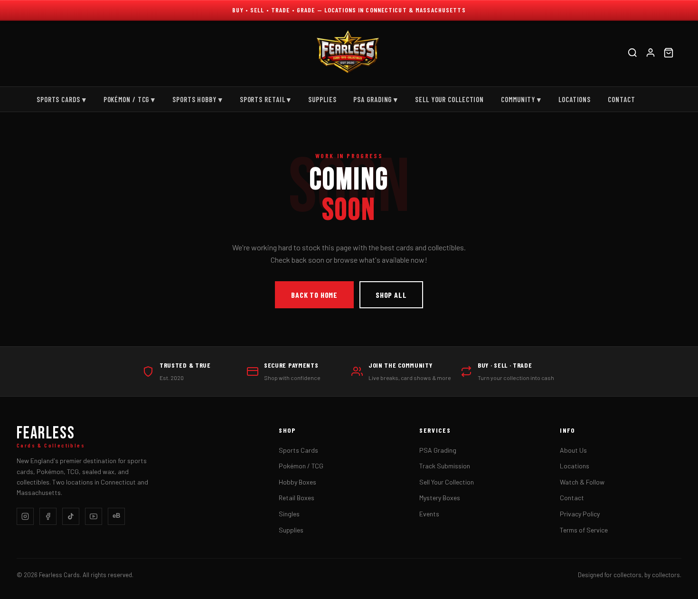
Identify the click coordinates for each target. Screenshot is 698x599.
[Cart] (668, 54)
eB (116, 515)
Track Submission (444, 466)
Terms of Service (584, 530)
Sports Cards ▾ (61, 99)
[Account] (650, 54)
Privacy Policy (580, 514)
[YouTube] (93, 516)
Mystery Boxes (439, 498)
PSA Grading (437, 450)
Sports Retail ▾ (266, 99)
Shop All (391, 294)
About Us (573, 450)
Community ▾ (521, 99)
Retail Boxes (296, 498)
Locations (574, 99)
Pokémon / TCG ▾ (130, 99)
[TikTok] (70, 516)
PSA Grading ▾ (375, 99)
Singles (289, 514)
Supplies (322, 99)
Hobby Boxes (297, 482)
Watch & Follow (582, 482)
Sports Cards (298, 450)
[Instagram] (25, 516)
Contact (621, 99)
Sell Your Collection (449, 99)
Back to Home (314, 294)
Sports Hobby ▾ (197, 99)
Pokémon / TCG (301, 466)
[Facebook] (48, 516)
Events (429, 514)
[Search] (632, 54)
